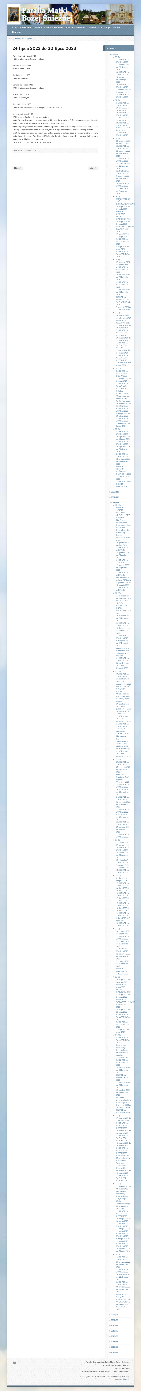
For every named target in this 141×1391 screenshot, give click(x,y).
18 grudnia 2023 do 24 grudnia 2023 (122, 555)
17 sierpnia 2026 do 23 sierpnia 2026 (122, 67)
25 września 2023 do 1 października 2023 (123, 769)
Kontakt (16, 32)
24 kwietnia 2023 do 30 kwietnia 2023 (123, 1070)
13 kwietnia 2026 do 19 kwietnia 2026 (123, 292)
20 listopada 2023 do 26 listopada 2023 (123, 618)
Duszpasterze (95, 27)
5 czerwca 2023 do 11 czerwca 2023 (122, 963)
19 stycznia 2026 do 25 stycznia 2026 (123, 449)
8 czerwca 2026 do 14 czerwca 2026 (122, 178)
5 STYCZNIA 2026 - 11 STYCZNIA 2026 (123, 476)
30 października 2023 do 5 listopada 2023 (122, 665)
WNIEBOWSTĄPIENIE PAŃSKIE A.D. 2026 (125, 228)
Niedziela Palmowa (75, 27)
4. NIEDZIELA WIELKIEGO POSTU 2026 (122, 345)
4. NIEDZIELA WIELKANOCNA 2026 (122, 269)
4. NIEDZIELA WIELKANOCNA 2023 (122, 1040)
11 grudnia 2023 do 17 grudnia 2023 (122, 567)
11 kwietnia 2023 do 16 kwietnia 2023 (123, 1092)
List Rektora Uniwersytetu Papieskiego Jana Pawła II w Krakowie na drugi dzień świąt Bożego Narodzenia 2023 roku (123, 530)
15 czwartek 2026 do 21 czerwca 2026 (123, 165)
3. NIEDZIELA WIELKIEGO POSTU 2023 (122, 1150)
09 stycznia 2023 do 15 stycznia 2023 (123, 1289)
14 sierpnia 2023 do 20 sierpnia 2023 (122, 855)
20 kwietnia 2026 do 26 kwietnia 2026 (123, 277)
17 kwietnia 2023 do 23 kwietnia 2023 (123, 1085)
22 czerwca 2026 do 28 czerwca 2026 (123, 153)
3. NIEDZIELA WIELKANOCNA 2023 (122, 1062)
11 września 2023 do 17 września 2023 (123, 804)
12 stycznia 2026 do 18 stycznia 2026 (123, 461)
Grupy (107, 27)
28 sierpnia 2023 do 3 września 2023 (122, 829)
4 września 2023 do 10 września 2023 (122, 816)
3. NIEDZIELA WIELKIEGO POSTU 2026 (122, 357)
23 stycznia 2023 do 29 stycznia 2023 (123, 1264)
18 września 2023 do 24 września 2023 (123, 791)
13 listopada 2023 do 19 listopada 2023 (123, 630)
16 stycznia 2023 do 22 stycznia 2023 (123, 1276)
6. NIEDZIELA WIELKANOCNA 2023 (122, 1016)
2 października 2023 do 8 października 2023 (123, 753)
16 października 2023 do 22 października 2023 (123, 706)
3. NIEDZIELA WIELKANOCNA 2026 (122, 284)
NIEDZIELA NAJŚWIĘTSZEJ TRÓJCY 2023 (123, 971)
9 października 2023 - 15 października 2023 (123, 718)
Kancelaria (25, 27)
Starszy (93, 168)
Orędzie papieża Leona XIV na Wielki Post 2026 (123, 398)
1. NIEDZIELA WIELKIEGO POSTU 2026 (122, 385)
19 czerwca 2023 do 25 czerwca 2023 (123, 943)
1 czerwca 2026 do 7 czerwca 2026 (122, 190)
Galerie (116, 27)
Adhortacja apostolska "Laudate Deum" (122, 731)
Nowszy (17, 168)
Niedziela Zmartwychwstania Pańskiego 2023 (123, 1100)
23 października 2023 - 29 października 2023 (123, 681)
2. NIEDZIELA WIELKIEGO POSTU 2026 (122, 373)
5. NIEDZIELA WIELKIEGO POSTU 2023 (122, 1125)
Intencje (18, 39)
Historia (37, 27)
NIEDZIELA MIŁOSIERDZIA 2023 (122, 1077)
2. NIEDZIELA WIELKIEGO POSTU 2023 (122, 1178)
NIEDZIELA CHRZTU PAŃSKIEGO (121, 469)
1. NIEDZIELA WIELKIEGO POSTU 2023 (122, 1213)
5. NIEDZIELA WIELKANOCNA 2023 (122, 1024)
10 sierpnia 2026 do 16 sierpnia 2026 (122, 79)
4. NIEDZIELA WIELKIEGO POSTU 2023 (122, 1138)
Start (14, 27)
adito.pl (126, 1379)
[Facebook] (14, 1363)
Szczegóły (27, 39)
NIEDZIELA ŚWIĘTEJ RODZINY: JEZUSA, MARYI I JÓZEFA (123, 513)
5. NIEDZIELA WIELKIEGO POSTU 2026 (122, 332)
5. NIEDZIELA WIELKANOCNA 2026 (122, 254)
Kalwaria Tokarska (53, 27)
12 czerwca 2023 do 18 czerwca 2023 (123, 956)
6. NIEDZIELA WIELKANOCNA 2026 (122, 241)
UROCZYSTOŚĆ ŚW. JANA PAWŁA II (123, 688)
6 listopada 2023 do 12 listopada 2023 (122, 643)
